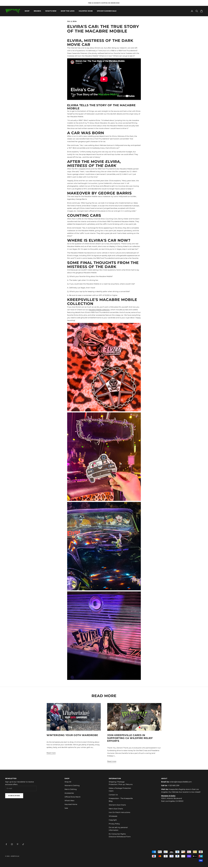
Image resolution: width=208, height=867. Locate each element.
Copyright (113, 820)
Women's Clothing (72, 785)
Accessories (69, 793)
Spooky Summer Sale (106, 11)
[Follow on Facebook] (6, 844)
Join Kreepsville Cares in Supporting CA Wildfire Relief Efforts (130, 738)
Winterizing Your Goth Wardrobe (72, 735)
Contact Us (113, 795)
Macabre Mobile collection (99, 310)
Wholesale (113, 816)
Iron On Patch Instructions (119, 812)
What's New (50, 11)
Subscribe (14, 796)
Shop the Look (68, 11)
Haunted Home (86, 11)
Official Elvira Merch (72, 797)
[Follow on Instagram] (12, 844)
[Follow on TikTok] (23, 844)
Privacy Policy (114, 824)
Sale (66, 808)
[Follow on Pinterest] (17, 844)
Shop (27, 11)
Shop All (68, 782)
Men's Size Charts (116, 809)
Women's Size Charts (117, 805)
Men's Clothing (71, 789)
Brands (37, 11)
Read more (51, 753)
